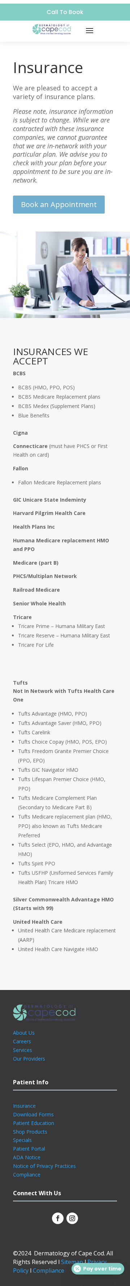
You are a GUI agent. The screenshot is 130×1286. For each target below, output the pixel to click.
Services (22, 1050)
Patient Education (33, 1123)
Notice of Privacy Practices (44, 1165)
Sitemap (72, 1262)
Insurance (24, 1105)
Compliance (26, 1174)
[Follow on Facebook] (58, 1218)
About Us (24, 1032)
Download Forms (33, 1114)
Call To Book (65, 12)
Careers (22, 1041)
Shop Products (30, 1131)
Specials (22, 1140)
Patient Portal (29, 1148)
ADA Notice (26, 1157)
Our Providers (29, 1058)
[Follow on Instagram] (72, 1218)
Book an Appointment (59, 204)
